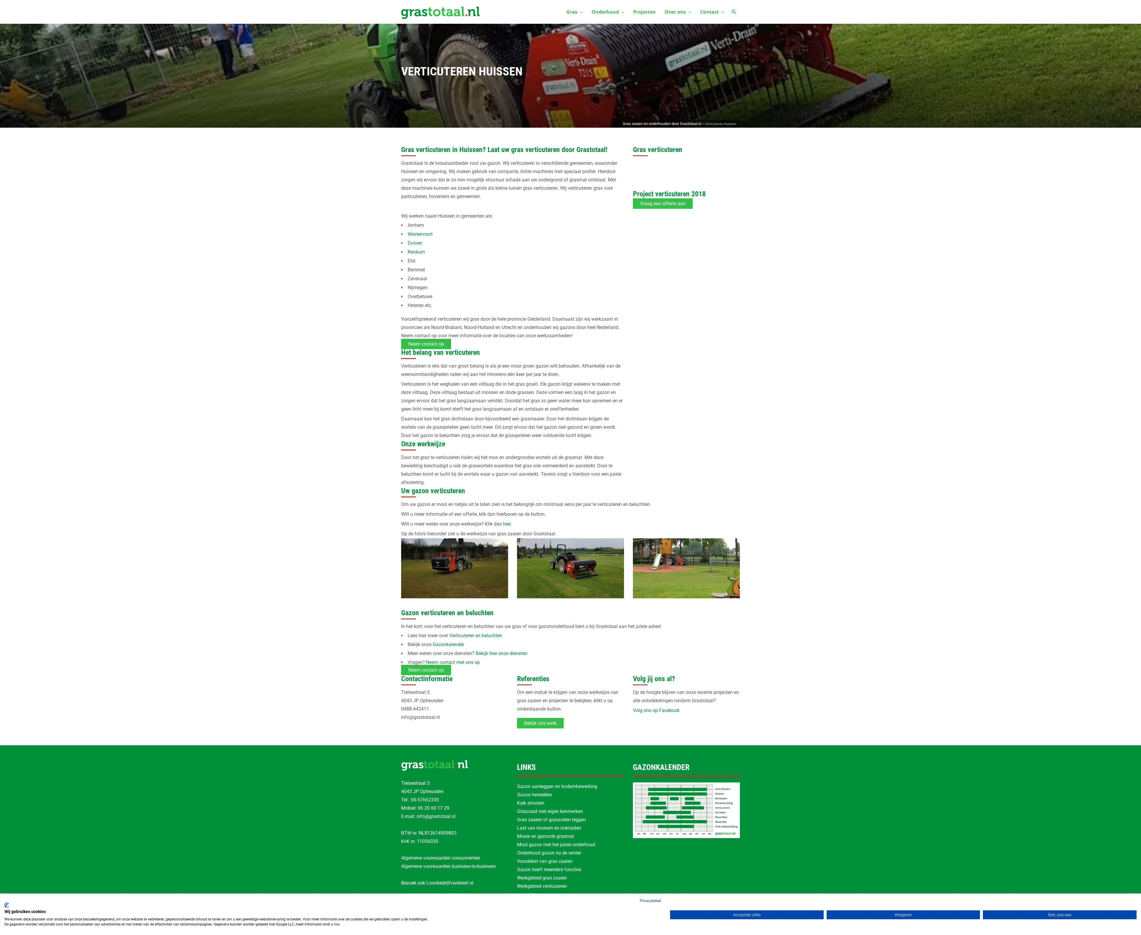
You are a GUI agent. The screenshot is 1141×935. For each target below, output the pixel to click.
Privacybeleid (650, 901)
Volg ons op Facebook (656, 710)
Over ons (675, 12)
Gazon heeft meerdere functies (549, 869)
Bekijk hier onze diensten (501, 653)
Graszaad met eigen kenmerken (550, 811)
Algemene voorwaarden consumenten (440, 858)
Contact (709, 12)
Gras (571, 12)
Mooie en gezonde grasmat (545, 836)
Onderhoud (605, 12)
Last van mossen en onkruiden (549, 828)
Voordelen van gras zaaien (545, 861)
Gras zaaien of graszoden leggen (551, 819)
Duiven (415, 243)
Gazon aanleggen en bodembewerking (557, 786)
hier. (507, 524)
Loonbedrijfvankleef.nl (449, 883)
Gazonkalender (448, 644)
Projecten (644, 12)
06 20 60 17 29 (433, 808)
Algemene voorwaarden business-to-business (448, 866)
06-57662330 (425, 800)
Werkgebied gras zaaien (542, 878)
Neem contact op (426, 344)
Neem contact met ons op (453, 662)
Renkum (416, 252)
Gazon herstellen (534, 795)
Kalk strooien (530, 803)
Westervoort (420, 234)
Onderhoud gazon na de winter (549, 853)
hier (337, 924)
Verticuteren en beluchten (475, 635)
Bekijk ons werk (540, 723)
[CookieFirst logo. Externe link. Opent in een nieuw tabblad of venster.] (6, 905)
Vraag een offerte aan (662, 203)
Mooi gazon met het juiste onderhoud (556, 844)
